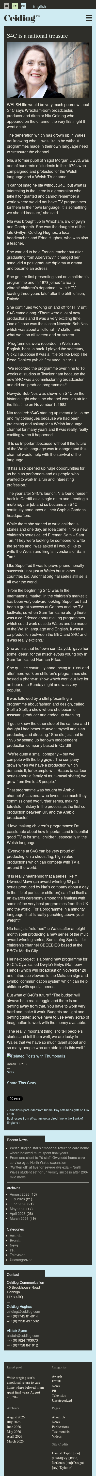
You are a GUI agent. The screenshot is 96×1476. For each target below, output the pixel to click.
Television (17, 1254)
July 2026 (17, 1198)
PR (23, 6)
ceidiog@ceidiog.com (23, 1311)
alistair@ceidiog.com (23, 1335)
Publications (60, 1426)
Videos (57, 1436)
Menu (89, 18)
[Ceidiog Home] (6, 6)
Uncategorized (21, 1259)
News (10, 1072)
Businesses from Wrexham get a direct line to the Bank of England (45, 1120)
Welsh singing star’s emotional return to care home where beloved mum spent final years (49, 1150)
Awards (15, 1235)
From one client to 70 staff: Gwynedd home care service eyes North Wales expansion (47, 1160)
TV (15, 6)
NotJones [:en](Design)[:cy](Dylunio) (68, 1465)
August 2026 (20, 1194)
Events (15, 1240)
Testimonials (60, 1431)
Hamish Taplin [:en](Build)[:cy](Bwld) (66, 1455)
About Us (58, 1417)
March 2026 (19, 1218)
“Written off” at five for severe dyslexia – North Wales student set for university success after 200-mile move (49, 1172)
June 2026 (18, 1203)
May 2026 (17, 1208)
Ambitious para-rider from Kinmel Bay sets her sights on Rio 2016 (48, 1112)
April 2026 (18, 1213)
